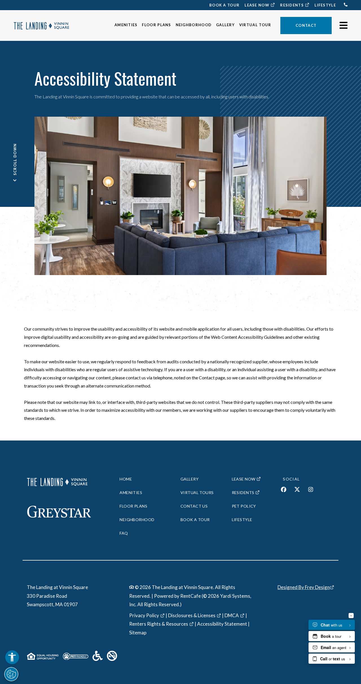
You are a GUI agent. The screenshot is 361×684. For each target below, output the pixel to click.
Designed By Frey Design (304, 587)
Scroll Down (15, 159)
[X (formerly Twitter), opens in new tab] (297, 490)
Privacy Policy (144, 615)
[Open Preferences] (11, 674)
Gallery (225, 25)
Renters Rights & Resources (158, 624)
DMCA (231, 615)
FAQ (124, 533)
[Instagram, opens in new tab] (310, 490)
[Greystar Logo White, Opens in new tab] (65, 511)
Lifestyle (325, 5)
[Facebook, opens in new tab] (283, 490)
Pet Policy (244, 506)
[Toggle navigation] (341, 25)
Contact (306, 25)
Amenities (126, 25)
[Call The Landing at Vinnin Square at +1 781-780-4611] (344, 5)
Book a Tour (224, 5)
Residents (295, 5)
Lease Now (260, 5)
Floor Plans (156, 25)
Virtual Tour (255, 25)
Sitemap (137, 633)
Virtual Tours (196, 492)
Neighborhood (194, 25)
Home (126, 479)
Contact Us (194, 506)
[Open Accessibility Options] (12, 658)
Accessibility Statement (222, 624)
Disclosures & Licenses (191, 615)
